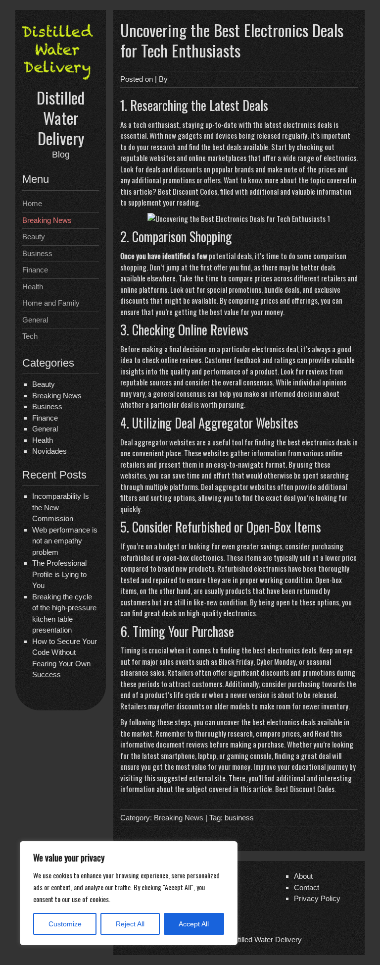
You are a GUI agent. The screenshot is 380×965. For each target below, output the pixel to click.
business (239, 817)
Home (32, 203)
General (35, 320)
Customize (65, 924)
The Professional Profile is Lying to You (59, 574)
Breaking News (47, 220)
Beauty (33, 236)
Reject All (130, 924)
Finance (35, 270)
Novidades (49, 451)
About (303, 876)
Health (32, 286)
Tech (30, 336)
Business (37, 253)
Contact (306, 887)
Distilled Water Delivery (61, 118)
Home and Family (51, 303)
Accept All (194, 924)
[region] (129, 893)
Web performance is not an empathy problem (64, 541)
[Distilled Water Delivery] (60, 81)
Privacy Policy (317, 898)
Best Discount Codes (187, 191)
